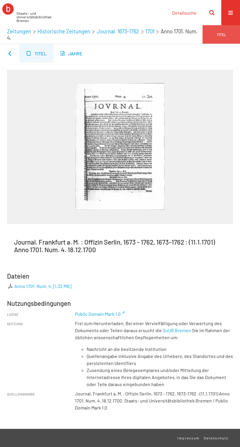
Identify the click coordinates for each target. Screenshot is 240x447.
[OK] (212, 12)
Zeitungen (19, 31)
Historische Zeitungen (63, 31)
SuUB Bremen (177, 330)
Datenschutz (216, 438)
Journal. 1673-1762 (118, 31)
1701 (149, 31)
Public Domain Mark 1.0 (98, 314)
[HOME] (27, 12)
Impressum (188, 438)
